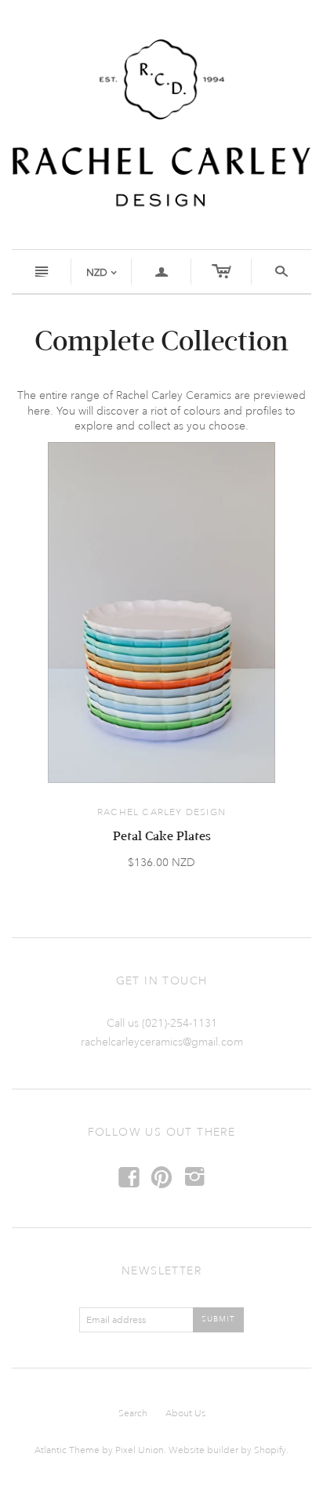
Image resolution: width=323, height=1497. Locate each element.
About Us (185, 1413)
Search (132, 1413)
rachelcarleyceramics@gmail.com (162, 1042)
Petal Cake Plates (162, 835)
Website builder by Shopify (227, 1450)
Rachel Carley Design (161, 812)
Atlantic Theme (67, 1450)
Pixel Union (139, 1450)
